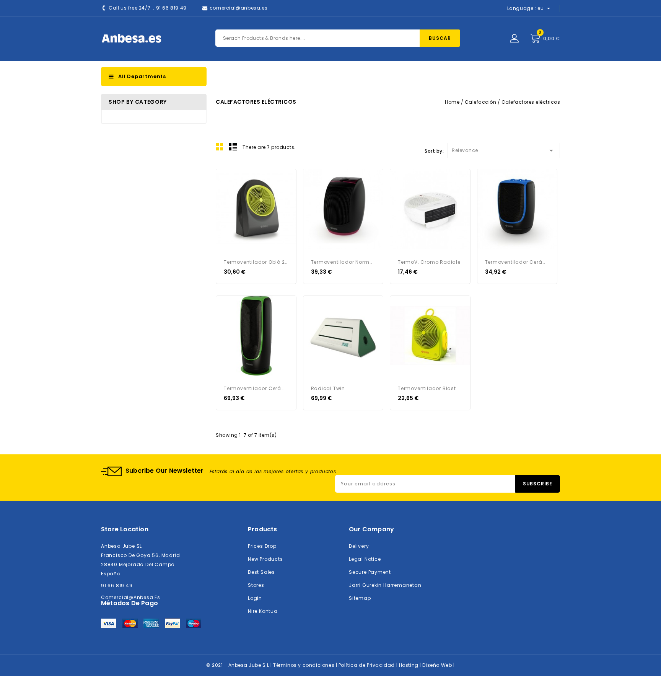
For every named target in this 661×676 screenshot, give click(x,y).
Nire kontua (263, 611)
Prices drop (262, 546)
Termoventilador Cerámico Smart (517, 262)
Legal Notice (365, 559)
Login (255, 598)
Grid (219, 146)
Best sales (261, 572)
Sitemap (360, 598)
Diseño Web (437, 665)
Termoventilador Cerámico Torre (256, 388)
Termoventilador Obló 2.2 (256, 262)
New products (265, 559)
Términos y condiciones (304, 665)
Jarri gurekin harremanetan (385, 585)
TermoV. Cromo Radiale (429, 262)
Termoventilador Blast (427, 388)
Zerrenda (233, 146)
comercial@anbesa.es (238, 8)
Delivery (359, 546)
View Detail (226, 179)
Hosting (409, 665)
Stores (256, 585)
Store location (124, 529)
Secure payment (370, 572)
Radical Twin (328, 388)
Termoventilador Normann (343, 262)
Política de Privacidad (367, 665)
